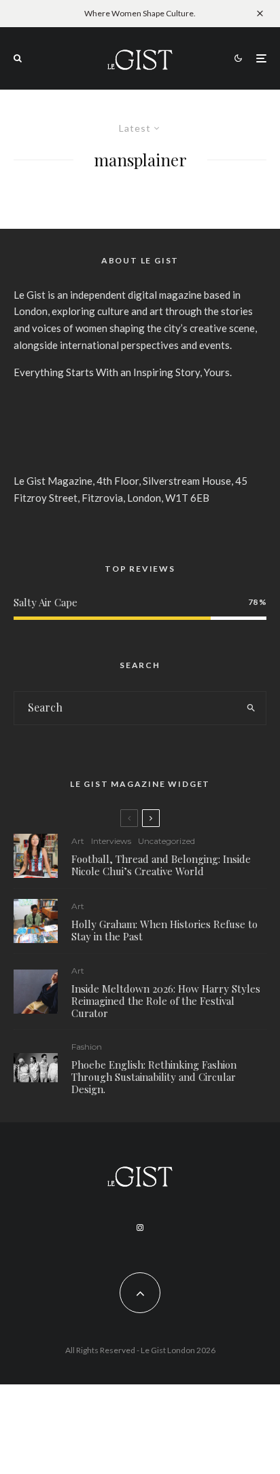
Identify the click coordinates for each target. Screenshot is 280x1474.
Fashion (86, 1047)
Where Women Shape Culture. (140, 13)
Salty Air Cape (45, 602)
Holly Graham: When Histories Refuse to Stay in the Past (164, 930)
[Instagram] (140, 1227)
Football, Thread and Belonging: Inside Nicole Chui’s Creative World (161, 865)
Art (77, 841)
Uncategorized (166, 841)
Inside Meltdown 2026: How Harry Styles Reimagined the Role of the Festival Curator (165, 1000)
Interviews (111, 841)
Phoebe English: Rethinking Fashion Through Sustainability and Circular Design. (154, 1076)
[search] (251, 708)
